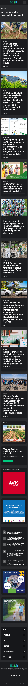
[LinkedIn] (14, 675)
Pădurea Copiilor (23, 683)
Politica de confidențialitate (19, 680)
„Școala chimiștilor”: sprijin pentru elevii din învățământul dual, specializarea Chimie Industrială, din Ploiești (16, 545)
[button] (2, 2)
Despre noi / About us (7, 680)
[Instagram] (16, 675)
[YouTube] (19, 675)
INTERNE (5, 41)
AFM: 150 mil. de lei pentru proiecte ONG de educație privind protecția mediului (13, 187)
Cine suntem (8, 461)
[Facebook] (8, 675)
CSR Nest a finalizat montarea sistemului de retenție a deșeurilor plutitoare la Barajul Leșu (15, 538)
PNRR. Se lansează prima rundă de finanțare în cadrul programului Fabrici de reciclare (12, 268)
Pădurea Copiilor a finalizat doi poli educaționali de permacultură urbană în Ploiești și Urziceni (15, 532)
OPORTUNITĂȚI (6, 137)
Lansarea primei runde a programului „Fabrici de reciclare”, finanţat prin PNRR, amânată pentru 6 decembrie (13, 227)
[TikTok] (11, 675)
